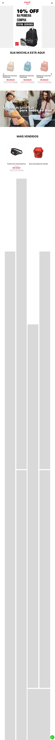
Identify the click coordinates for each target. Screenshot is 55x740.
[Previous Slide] (3, 74)
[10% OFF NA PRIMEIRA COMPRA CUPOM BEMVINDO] (27, 27)
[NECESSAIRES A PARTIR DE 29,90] (27, 126)
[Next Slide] (51, 74)
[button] (17, 59)
